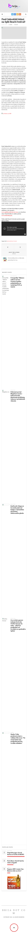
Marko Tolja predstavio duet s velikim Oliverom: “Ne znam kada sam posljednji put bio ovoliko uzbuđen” (18, 738)
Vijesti (12, 732)
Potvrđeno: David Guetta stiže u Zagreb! (15, 862)
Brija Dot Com (14, 912)
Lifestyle (13, 390)
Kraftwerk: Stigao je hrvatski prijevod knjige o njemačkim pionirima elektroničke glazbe (17, 509)
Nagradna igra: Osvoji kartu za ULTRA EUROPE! (15, 853)
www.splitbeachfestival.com (9, 212)
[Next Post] (20, 247)
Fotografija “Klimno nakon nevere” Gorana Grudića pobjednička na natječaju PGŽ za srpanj (17, 282)
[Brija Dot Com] (14, 6)
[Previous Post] (8, 247)
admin (10, 24)
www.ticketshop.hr (6, 215)
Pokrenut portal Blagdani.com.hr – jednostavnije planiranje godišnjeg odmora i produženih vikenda (18, 396)
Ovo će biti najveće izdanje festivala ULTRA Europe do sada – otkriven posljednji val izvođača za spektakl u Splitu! (18, 625)
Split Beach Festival (13, 241)
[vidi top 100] (14, 882)
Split (8, 241)
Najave (16, 24)
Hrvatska (13, 504)
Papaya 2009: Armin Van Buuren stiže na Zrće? (15, 870)
